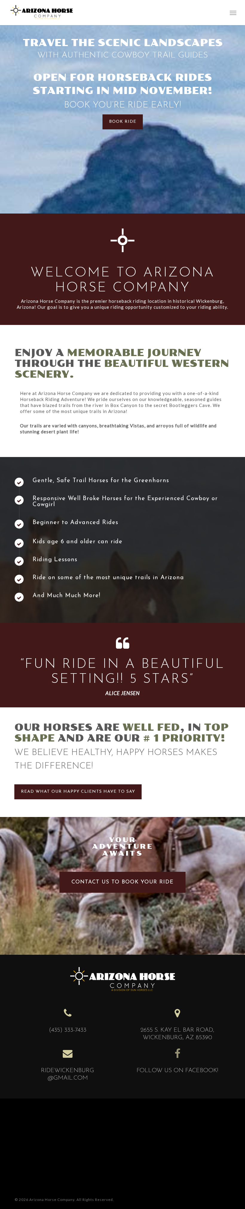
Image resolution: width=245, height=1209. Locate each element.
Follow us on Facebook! (177, 1071)
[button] (233, 13)
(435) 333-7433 (67, 1030)
